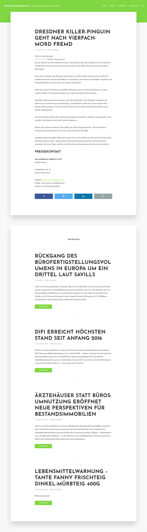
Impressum (122, 5)
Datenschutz (134, 5)
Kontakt (112, 5)
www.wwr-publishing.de (52, 180)
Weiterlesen (43, 306)
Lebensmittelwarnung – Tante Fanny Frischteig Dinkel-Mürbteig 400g (71, 478)
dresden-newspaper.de (16, 6)
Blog (104, 5)
